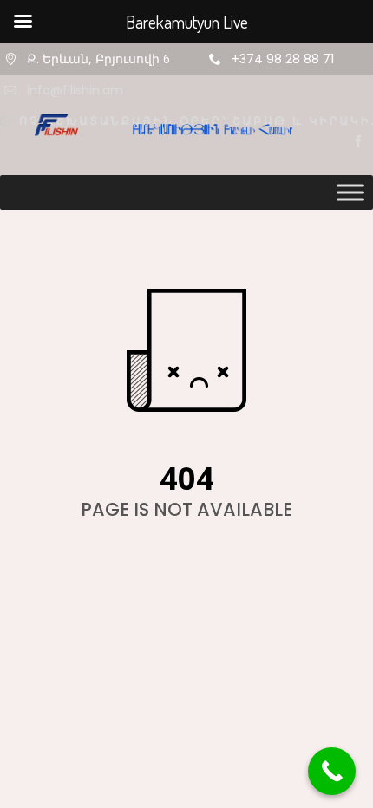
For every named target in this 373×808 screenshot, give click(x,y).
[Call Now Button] (332, 771)
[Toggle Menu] (350, 192)
